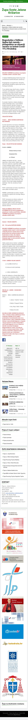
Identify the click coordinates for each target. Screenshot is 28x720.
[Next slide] (26, 1)
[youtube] (18, 6)
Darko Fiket (6, 52)
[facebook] (10, 6)
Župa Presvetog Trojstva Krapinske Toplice (13, 476)
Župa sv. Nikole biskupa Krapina (11, 456)
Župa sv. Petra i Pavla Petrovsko (11, 462)
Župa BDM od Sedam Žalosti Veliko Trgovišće (14, 473)
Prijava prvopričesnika (8, 440)
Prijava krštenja (7, 434)
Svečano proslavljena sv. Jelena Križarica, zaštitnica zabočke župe (13, 1)
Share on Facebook (4, 339)
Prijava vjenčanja (7, 437)
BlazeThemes (17, 714)
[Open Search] (23, 21)
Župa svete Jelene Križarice (14, 11)
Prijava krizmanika (7, 443)
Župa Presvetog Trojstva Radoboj (11, 459)
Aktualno (5, 36)
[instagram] (12, 6)
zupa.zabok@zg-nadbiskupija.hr (14, 493)
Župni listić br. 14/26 (8, 424)
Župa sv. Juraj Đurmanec (9, 453)
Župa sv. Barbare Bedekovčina (10, 470)
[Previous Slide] (24, 1)
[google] (16, 6)
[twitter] (14, 6)
